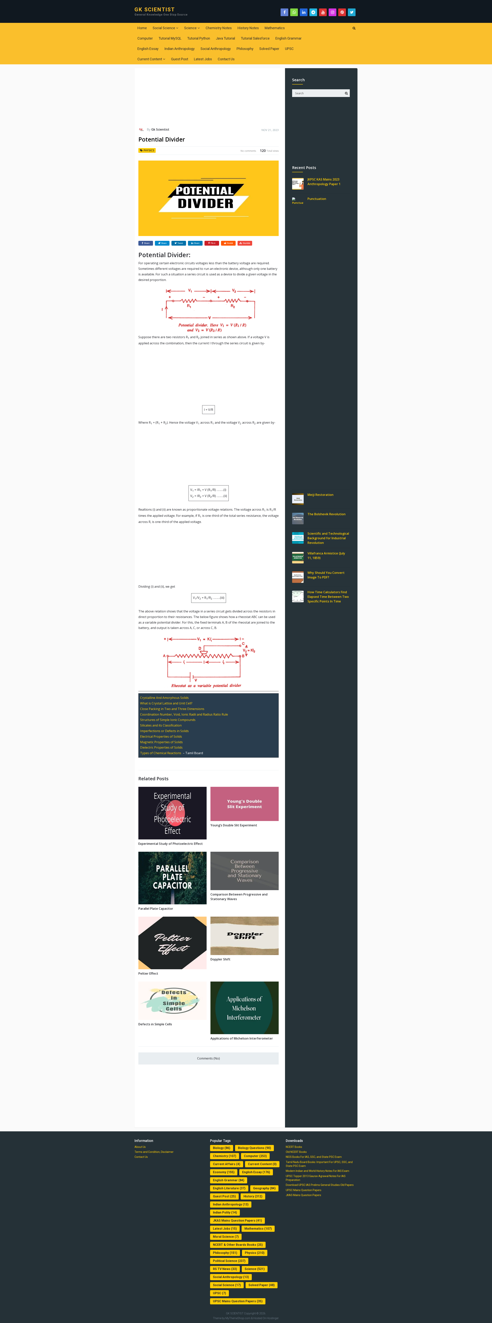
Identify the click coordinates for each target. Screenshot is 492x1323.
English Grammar (288, 38)
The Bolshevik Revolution (327, 514)
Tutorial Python (198, 38)
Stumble (246, 243)
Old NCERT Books (296, 1151)
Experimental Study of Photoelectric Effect (170, 844)
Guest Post (179, 59)
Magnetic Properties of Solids (161, 742)
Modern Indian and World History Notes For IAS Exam (317, 1170)
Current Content (149, 59)
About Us (140, 1146)
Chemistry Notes (219, 28)
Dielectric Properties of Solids (161, 747)
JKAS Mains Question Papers (237, 1220)
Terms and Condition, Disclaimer (154, 1151)
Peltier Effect (148, 973)
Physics (149, 150)
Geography (264, 1188)
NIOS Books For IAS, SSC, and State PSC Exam (314, 1156)
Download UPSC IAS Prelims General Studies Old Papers (320, 1184)
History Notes (248, 28)
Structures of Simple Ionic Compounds (167, 720)
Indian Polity (225, 1212)
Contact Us (226, 59)
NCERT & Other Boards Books (238, 1245)
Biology (221, 1148)
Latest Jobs (203, 59)
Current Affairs (226, 1164)
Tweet (180, 243)
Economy (223, 1172)
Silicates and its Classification (161, 725)
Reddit (230, 243)
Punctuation (317, 199)
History (253, 1196)
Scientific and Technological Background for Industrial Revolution (328, 538)
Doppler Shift (220, 959)
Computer (145, 38)
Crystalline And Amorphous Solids (164, 698)
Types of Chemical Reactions (160, 753)
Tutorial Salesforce (255, 38)
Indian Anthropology (179, 49)
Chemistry (224, 1156)
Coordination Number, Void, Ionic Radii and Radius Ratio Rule (184, 714)
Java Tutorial (225, 38)
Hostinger (273, 1318)
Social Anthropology (215, 49)
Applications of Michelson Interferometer (241, 1038)
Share (147, 243)
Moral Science (226, 1237)
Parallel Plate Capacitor (155, 908)
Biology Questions (254, 1148)
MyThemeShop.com (237, 1318)
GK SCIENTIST (155, 9)
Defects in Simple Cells (155, 1024)
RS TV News (225, 1269)
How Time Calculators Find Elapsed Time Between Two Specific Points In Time (328, 596)
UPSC (289, 49)
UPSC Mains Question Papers (238, 1301)
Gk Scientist (160, 129)
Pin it (213, 243)
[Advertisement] (208, 99)
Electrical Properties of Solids (161, 736)
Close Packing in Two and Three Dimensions (172, 709)
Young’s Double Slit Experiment (233, 825)
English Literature (229, 1188)
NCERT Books (294, 1146)
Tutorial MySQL (170, 38)
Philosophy (245, 49)
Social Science (164, 28)
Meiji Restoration (320, 495)
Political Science (229, 1261)
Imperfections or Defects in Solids (164, 731)
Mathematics (275, 28)
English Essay (148, 49)
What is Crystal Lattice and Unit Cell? (166, 703)
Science (190, 28)
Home (142, 28)
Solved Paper (269, 49)
